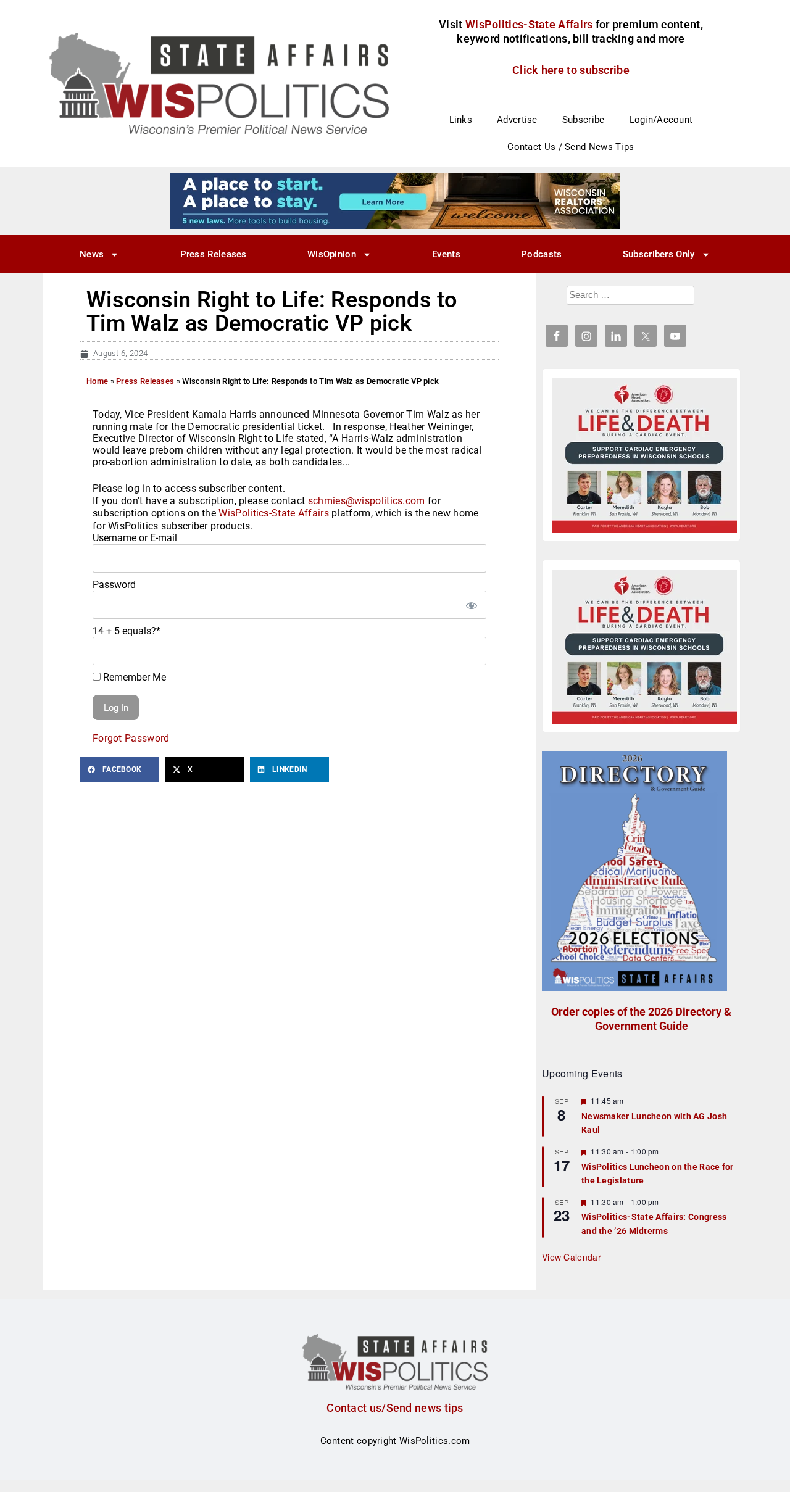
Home (97, 381)
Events (446, 254)
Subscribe (583, 119)
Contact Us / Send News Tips (570, 146)
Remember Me (133, 677)
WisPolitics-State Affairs (273, 513)
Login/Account (661, 119)
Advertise (517, 119)
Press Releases (213, 254)
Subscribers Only (659, 254)
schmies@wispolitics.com (366, 501)
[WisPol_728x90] (395, 200)
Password (114, 585)
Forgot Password (131, 738)
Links (461, 119)
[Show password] (470, 605)
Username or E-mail (135, 538)
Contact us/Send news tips (395, 1407)
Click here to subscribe (571, 70)
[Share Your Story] (644, 455)
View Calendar (571, 1257)
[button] (119, 769)
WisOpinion (331, 254)
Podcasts (541, 254)
